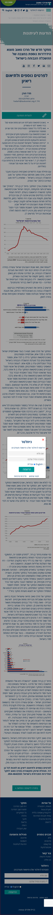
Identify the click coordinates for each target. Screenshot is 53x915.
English (39, 464)
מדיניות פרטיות (20, 476)
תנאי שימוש (34, 476)
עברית (30, 464)
